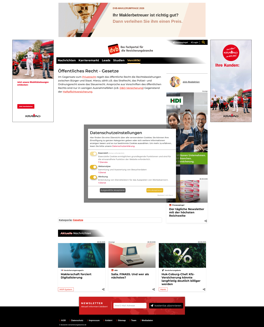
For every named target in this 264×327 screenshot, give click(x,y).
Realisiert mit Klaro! (165, 195)
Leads (106, 60)
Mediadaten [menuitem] (147, 320)
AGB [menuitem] (63, 320)
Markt (163, 289)
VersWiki (133, 60)
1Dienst (102, 172)
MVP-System (66, 289)
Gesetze (78, 220)
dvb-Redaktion (191, 82)
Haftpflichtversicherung (77, 91)
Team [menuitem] (133, 320)
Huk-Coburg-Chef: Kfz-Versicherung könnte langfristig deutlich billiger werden (181, 279)
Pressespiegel (181, 42)
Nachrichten (67, 60)
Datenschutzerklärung (123, 146)
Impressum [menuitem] (94, 320)
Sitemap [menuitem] (122, 320)
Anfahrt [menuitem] (108, 320)
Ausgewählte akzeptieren (113, 190)
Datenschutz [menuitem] (77, 320)
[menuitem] (179, 42)
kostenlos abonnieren (167, 305)
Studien (119, 60)
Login (195, 42)
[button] (205, 221)
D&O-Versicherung (131, 88)
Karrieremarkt (89, 60)
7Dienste (103, 162)
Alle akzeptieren (154, 190)
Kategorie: (65, 220)
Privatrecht (89, 76)
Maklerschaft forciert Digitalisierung (76, 276)
